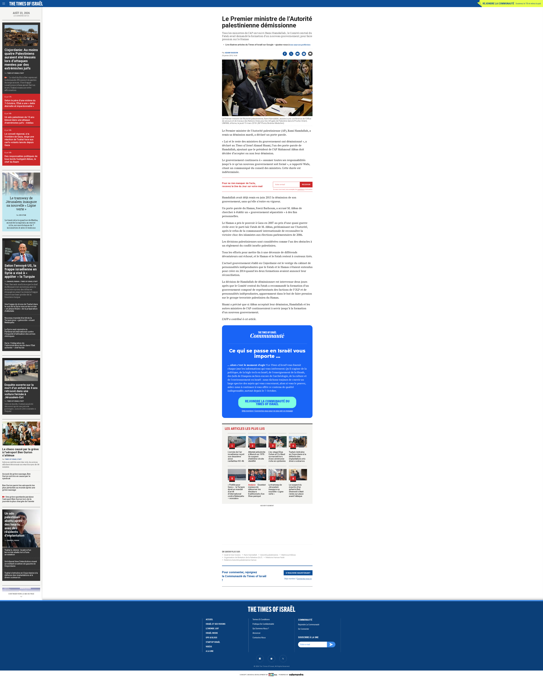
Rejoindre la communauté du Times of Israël (267, 402)
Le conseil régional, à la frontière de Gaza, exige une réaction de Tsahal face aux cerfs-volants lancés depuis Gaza (19, 140)
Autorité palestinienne (269, 555)
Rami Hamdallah (250, 555)
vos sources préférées (300, 45)
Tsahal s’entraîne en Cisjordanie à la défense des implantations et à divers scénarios (297, 456)
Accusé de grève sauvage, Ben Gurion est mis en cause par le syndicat (16, 476)
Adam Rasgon (231, 53)
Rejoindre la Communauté (498, 3)
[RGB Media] (273, 674)
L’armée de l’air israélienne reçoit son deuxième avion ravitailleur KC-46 (236, 456)
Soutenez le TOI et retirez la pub (528, 3)
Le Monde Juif (212, 628)
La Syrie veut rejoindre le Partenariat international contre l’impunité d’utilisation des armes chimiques (20, 332)
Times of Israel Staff (15, 73)
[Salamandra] (296, 674)
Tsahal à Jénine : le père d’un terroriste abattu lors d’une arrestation (18, 552)
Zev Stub (22, 215)
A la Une (209, 651)
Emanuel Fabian (13, 281)
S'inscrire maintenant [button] (298, 573)
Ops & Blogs (211, 637)
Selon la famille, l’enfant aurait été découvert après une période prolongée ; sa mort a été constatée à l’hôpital (20, 407)
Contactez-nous (259, 637)
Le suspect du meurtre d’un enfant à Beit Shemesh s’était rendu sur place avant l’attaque (296, 490)
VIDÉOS (209, 646)
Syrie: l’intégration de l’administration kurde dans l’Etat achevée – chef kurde (20, 345)
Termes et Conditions (261, 619)
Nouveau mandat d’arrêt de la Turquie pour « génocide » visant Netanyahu (20, 320)
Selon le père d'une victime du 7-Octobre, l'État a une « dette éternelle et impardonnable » (20, 103)
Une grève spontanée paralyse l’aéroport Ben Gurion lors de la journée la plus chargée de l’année (18, 499)
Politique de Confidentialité (263, 624)
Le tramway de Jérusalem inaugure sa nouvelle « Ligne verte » (276, 489)
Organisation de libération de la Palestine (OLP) (243, 557)
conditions (301, 189)
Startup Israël (213, 642)
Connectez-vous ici (304, 578)
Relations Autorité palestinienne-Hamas (240, 560)
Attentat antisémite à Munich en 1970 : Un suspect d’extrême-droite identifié (256, 456)
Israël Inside (212, 633)
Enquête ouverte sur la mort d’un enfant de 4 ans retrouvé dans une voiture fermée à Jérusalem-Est (21, 391)
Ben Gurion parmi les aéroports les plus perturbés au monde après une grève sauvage (18, 487)
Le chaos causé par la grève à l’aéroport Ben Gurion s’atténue (20, 452)
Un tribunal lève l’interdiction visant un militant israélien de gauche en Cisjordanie (21, 563)
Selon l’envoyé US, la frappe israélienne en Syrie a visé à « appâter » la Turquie (21, 271)
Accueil (209, 619)
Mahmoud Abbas (288, 555)
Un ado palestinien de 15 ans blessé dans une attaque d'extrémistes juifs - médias (19, 120)
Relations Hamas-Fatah (275, 557)
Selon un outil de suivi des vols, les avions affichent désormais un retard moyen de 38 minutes (20, 464)
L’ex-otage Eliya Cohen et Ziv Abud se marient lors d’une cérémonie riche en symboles (277, 456)
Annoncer (256, 633)
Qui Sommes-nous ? (261, 628)
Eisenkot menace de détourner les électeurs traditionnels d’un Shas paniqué (257, 490)
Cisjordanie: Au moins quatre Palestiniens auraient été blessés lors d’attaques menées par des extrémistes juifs (21, 59)
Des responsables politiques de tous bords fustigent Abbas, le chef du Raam (21, 159)
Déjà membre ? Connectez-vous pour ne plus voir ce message (267, 410)
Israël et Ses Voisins (232, 555)
